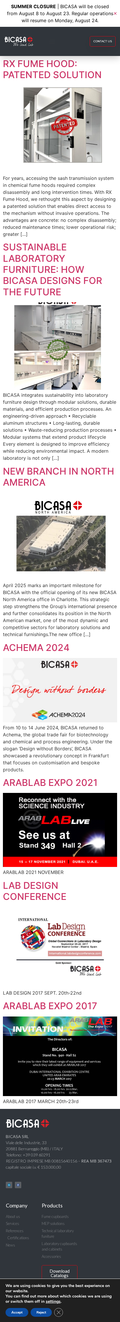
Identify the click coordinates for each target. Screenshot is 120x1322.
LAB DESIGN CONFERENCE (34, 891)
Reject (41, 1312)
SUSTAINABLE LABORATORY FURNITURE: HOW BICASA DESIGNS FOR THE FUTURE (52, 269)
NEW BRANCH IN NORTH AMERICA (58, 477)
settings (53, 1301)
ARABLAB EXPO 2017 (50, 1006)
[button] (52, 41)
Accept (16, 1312)
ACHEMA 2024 (36, 647)
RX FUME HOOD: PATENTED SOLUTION (52, 69)
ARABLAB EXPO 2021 (50, 782)
